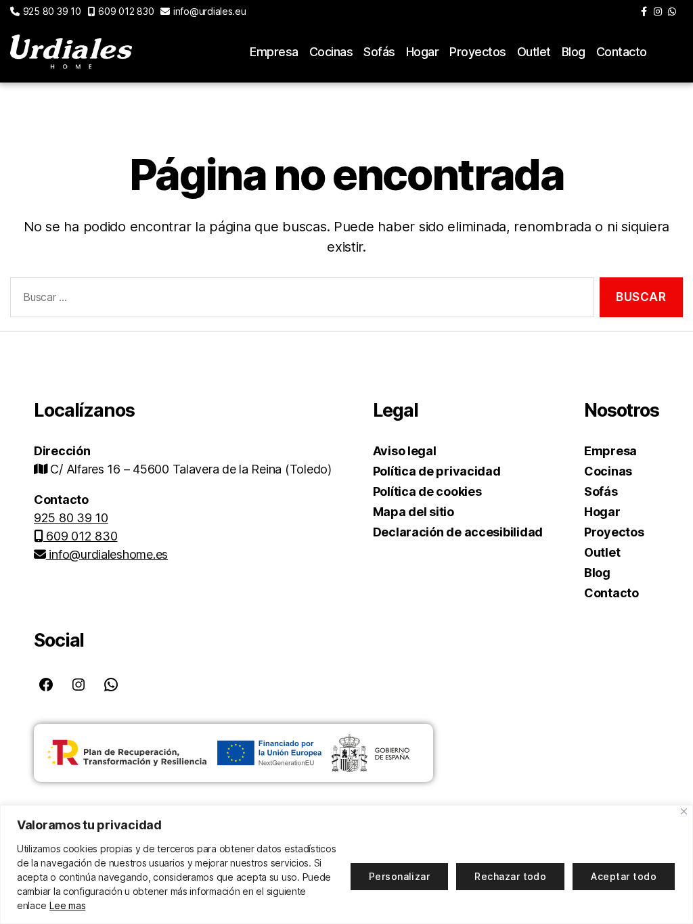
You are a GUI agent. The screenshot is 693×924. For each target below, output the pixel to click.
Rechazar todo (510, 876)
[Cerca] (684, 811)
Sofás (379, 52)
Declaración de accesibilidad (458, 532)
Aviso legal (405, 451)
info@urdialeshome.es (107, 554)
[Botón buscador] (675, 52)
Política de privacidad (437, 471)
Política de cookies (427, 491)
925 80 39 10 (52, 11)
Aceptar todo (623, 876)
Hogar (422, 52)
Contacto (621, 52)
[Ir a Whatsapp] (672, 11)
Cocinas (331, 52)
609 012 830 (126, 11)
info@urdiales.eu (209, 11)
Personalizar (399, 876)
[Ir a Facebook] (644, 11)
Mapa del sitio (413, 512)
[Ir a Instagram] (658, 11)
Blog (573, 52)
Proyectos (477, 52)
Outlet (534, 52)
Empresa (274, 52)
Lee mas (67, 905)
